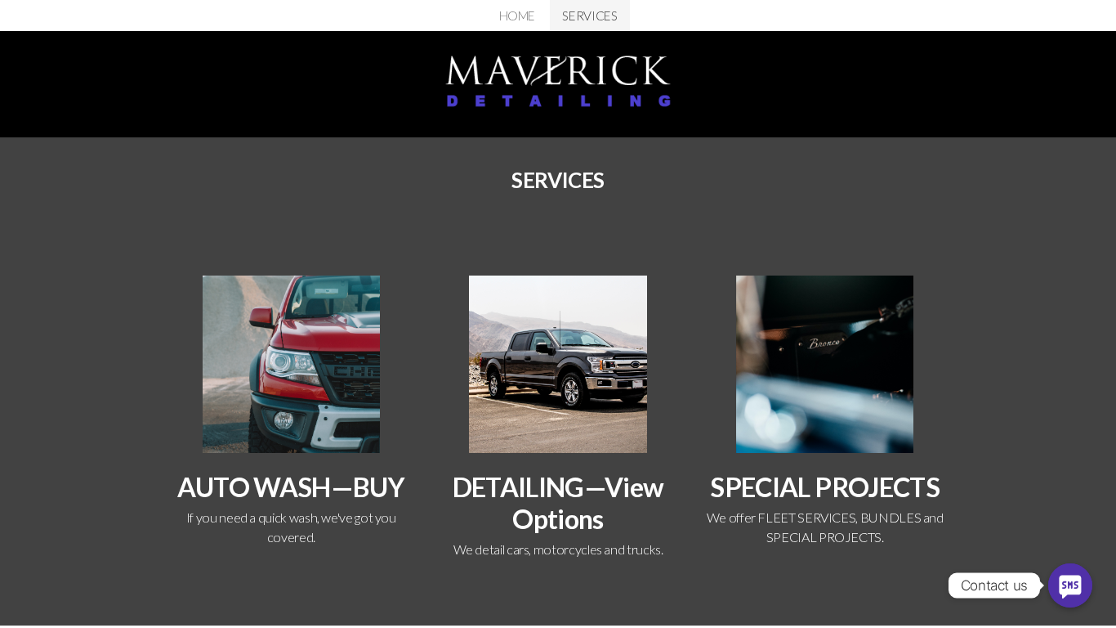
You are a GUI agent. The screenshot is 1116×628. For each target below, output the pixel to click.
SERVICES (589, 15)
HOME (517, 15)
